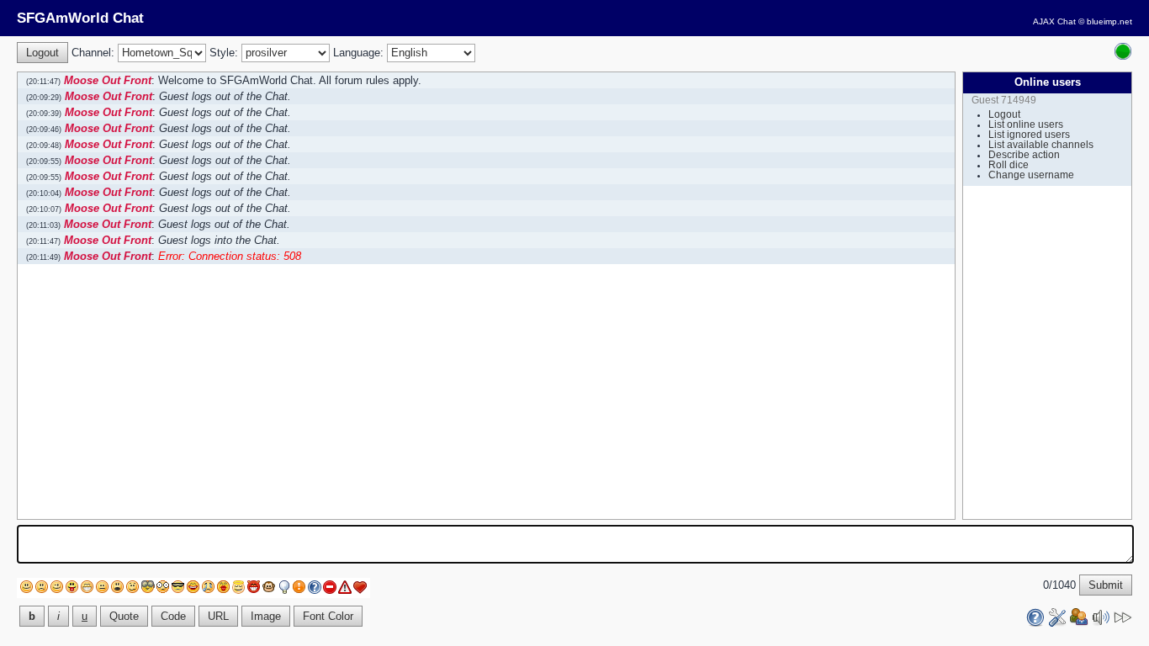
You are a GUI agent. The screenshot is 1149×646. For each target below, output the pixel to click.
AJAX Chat (1054, 21)
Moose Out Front (107, 80)
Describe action (1024, 155)
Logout (1004, 114)
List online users (1025, 124)
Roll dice (1008, 165)
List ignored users (1029, 135)
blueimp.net (1109, 21)
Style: (223, 52)
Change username (1031, 175)
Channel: (92, 52)
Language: (358, 52)
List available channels (1040, 145)
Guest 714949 (1004, 100)
